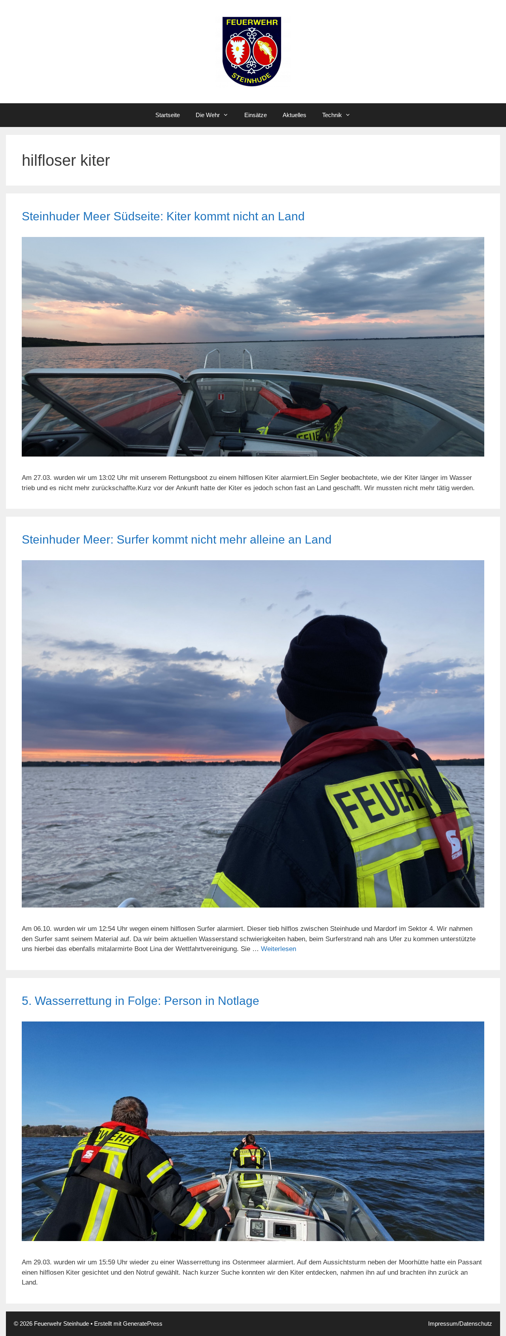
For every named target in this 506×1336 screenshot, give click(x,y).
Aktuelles (294, 115)
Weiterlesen (278, 949)
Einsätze (255, 115)
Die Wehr (208, 115)
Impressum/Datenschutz (460, 1323)
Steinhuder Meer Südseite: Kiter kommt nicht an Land (163, 216)
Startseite (167, 115)
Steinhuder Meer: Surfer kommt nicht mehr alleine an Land (177, 539)
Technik (332, 115)
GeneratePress (142, 1323)
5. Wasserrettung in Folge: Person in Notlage (140, 1000)
